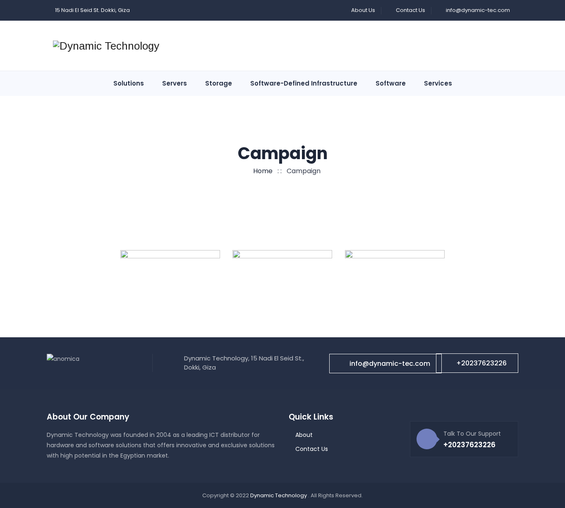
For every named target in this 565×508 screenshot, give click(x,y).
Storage (218, 83)
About (304, 435)
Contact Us (410, 10)
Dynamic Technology (279, 495)
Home (261, 171)
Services (438, 83)
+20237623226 (481, 363)
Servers (174, 83)
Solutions (128, 83)
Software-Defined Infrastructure (303, 83)
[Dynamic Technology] (106, 46)
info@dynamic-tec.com (478, 10)
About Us (363, 10)
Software (391, 83)
